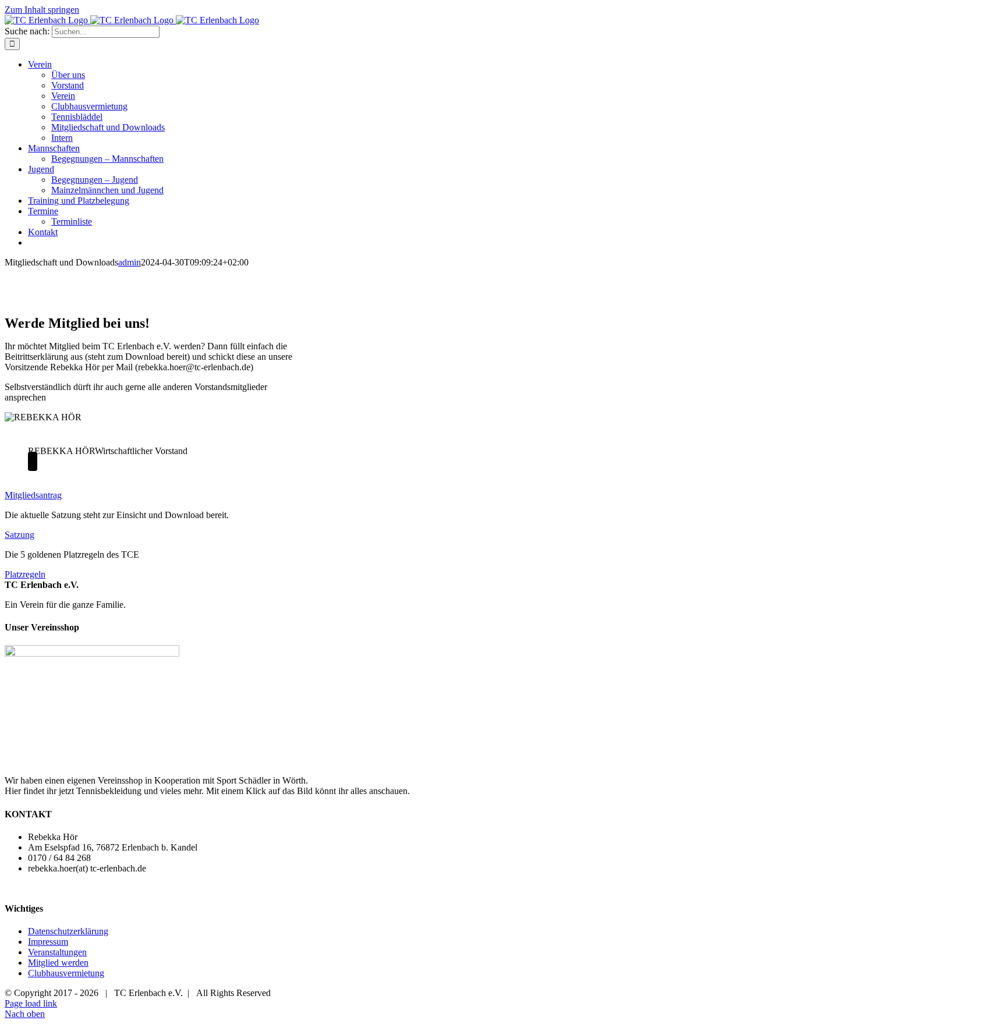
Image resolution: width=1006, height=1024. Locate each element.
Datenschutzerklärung (68, 931)
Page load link (31, 1003)
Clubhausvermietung (66, 973)
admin (129, 262)
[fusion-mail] (32, 461)
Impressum (48, 942)
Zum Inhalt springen (42, 10)
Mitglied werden (58, 963)
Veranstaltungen (57, 952)
